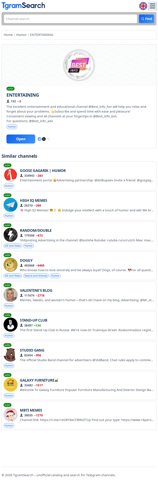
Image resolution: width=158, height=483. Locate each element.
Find (148, 19)
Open (21, 139)
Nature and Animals (36, 275)
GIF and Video (13, 245)
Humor (12, 126)
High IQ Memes (33, 200)
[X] (44, 139)
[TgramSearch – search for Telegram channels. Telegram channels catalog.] (23, 6)
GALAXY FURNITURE (37, 380)
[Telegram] (39, 139)
